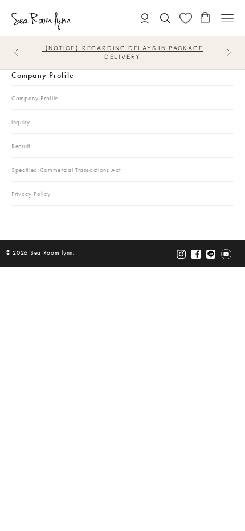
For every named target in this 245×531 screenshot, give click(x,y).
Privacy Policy (30, 194)
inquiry (20, 122)
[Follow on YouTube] (226, 254)
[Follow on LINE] (210, 254)
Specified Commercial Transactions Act (65, 170)
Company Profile (42, 75)
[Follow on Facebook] (196, 254)
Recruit (20, 146)
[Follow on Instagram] (181, 254)
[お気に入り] (185, 18)
